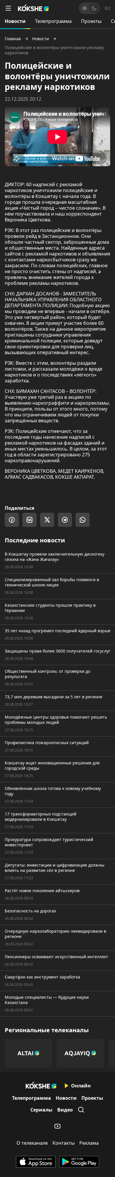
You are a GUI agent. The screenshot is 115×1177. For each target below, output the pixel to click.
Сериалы (41, 1110)
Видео (65, 1110)
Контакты (63, 1143)
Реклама (89, 1143)
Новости (15, 21)
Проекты (91, 21)
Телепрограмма (53, 21)
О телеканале (32, 1143)
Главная (13, 38)
